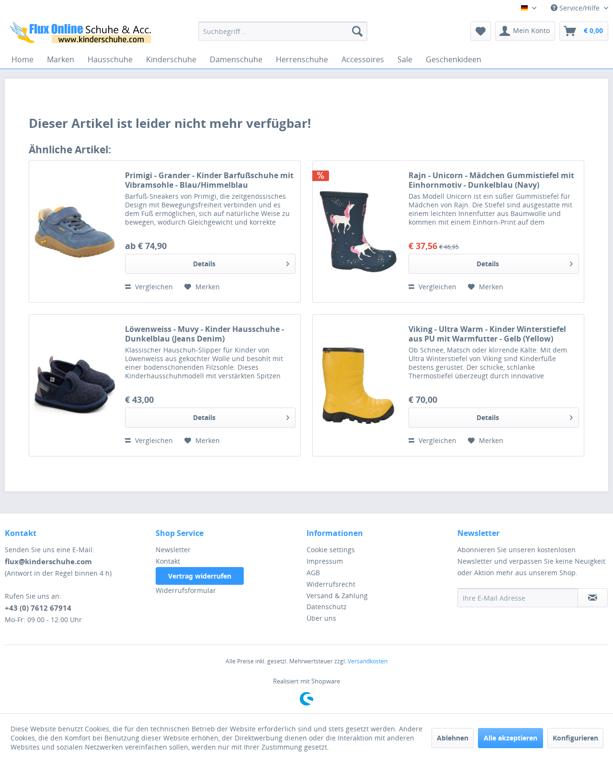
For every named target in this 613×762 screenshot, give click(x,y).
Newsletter (173, 549)
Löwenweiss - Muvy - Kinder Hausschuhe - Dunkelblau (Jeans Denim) (204, 333)
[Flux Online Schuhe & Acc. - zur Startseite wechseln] (82, 33)
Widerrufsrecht (330, 584)
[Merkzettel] (480, 31)
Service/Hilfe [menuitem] (579, 7)
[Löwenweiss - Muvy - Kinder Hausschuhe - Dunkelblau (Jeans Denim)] (74, 385)
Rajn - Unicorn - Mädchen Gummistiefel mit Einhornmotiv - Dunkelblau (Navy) (491, 180)
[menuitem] (282, 31)
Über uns (321, 618)
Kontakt (168, 561)
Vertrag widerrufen (199, 575)
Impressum (324, 561)
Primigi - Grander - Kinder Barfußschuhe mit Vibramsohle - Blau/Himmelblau (209, 180)
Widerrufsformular (186, 590)
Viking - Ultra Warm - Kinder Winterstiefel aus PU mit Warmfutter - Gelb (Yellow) (487, 333)
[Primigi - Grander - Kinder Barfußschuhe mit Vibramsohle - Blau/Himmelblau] (74, 232)
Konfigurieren (575, 737)
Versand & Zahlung (337, 595)
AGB (313, 572)
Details (204, 263)
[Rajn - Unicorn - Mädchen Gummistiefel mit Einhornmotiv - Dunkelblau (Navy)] (358, 232)
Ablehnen (452, 737)
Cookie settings (330, 549)
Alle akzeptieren (510, 737)
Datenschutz (326, 606)
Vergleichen (153, 286)
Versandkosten (367, 661)
